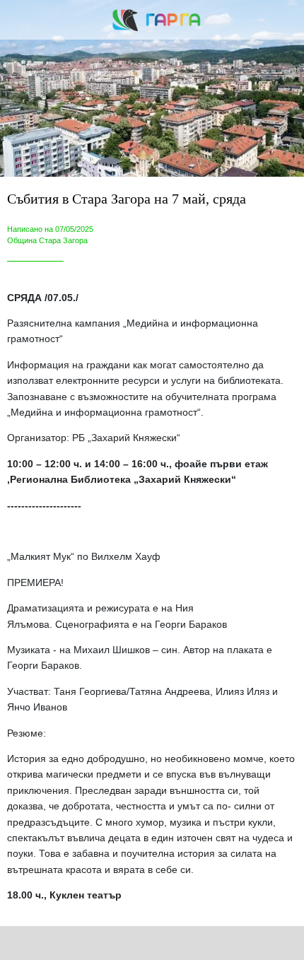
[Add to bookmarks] (223, 943)
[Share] (82, 943)
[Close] (19, 19)
